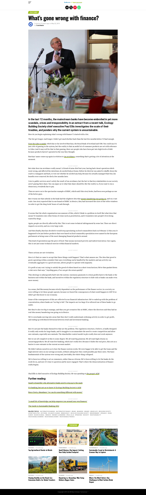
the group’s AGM (92, 373)
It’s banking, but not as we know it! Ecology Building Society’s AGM (54, 387)
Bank (74, 411)
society (86, 415)
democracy (66, 413)
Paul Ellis (70, 415)
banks (87, 411)
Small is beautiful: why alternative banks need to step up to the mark (55, 383)
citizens (44, 413)
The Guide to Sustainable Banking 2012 (43, 406)
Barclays (94, 411)
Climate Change (54, 413)
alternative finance (64, 411)
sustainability (96, 415)
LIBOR (31, 415)
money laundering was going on (93, 199)
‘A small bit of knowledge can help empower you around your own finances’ (57, 401)
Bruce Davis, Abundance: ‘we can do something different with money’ (55, 392)
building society (105, 411)
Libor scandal (39, 415)
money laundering (59, 415)
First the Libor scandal (37, 144)
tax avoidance (69, 156)
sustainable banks (51, 416)
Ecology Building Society (80, 413)
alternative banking (48, 411)
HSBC (110, 413)
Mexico (48, 415)
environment (95, 413)
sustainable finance (67, 416)
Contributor (40, 25)
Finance (104, 413)
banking (80, 411)
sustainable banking (36, 416)
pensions (79, 415)
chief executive (34, 413)
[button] (29, 2)
